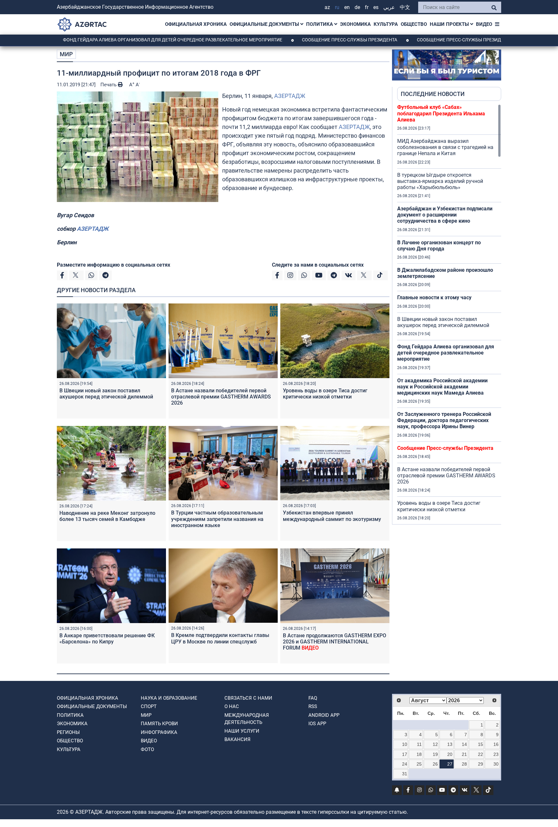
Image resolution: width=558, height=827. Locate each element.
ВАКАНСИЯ (237, 739)
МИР (66, 54)
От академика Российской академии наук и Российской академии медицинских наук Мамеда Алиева (442, 386)
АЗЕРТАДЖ (289, 95)
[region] (449, 314)
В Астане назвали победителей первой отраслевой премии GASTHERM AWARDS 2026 (221, 396)
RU (337, 7)
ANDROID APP (323, 715)
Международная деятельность (246, 719)
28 (464, 764)
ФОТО (147, 749)
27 (449, 764)
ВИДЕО (484, 24)
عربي (389, 7)
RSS (312, 706)
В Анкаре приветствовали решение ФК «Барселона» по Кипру (107, 638)
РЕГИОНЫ (68, 732)
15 (480, 744)
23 (496, 754)
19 (435, 754)
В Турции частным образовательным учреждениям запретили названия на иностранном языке (217, 519)
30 (496, 764)
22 (480, 754)
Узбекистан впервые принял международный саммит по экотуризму (332, 516)
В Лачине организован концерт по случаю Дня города (439, 245)
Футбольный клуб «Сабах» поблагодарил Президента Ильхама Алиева (441, 113)
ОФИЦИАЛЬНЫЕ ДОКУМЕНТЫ (265, 24)
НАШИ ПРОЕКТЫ (450, 24)
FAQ (312, 698)
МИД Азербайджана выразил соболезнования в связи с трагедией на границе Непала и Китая (445, 147)
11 (419, 744)
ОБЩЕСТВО (414, 24)
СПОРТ (149, 706)
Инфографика (159, 732)
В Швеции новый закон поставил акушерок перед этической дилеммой (106, 393)
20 (449, 754)
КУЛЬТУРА (386, 24)
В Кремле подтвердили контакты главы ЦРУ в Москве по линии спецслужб (220, 638)
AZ (327, 7)
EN (347, 7)
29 (480, 764)
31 (404, 773)
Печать (109, 85)
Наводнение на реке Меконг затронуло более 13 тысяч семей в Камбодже (107, 516)
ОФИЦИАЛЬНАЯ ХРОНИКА (196, 24)
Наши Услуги (241, 731)
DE (357, 7)
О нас (231, 706)
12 (435, 744)
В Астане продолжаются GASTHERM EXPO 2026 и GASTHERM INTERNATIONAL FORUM (334, 641)
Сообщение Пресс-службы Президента (315, 39)
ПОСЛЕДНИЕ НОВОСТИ (433, 93)
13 (449, 744)
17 (404, 754)
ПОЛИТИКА (320, 24)
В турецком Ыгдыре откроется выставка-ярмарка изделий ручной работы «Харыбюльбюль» (440, 181)
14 (464, 744)
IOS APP (317, 723)
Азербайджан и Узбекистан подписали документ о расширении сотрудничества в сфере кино (444, 215)
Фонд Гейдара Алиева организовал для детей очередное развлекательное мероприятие (138, 39)
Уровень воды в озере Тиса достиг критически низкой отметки (325, 393)
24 (404, 764)
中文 (405, 7)
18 (419, 754)
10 (404, 744)
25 (419, 764)
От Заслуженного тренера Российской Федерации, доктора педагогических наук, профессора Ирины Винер (444, 420)
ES (375, 7)
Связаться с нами (248, 698)
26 (435, 764)
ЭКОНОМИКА (355, 24)
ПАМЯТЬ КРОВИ (159, 723)
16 (496, 744)
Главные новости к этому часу (434, 297)
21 (464, 754)
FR (366, 7)
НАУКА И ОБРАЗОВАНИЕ (169, 698)
